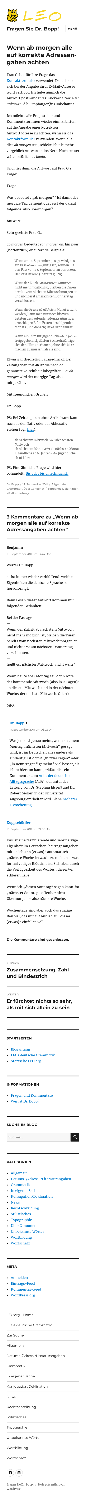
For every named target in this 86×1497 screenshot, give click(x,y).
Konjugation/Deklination (32, 1196)
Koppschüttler (19, 823)
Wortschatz (20, 1243)
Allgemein (59, 484)
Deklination (70, 488)
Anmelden (19, 1278)
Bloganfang (20, 1049)
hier (30, 429)
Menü (72, 28)
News (15, 1202)
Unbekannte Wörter (27, 1231)
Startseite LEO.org (26, 1061)
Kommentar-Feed (26, 1289)
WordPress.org (23, 1295)
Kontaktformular (21, 80)
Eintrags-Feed (23, 1283)
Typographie (21, 1220)
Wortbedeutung (18, 493)
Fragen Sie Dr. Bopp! (33, 29)
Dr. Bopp (13, 484)
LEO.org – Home (20, 1315)
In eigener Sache (24, 1190)
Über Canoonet (34, 488)
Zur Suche (15, 1335)
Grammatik (14, 488)
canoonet (54, 488)
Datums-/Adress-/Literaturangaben (41, 1179)
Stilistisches (21, 1214)
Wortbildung (21, 1237)
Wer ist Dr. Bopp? (25, 1101)
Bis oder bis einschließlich (47, 473)
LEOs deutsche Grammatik (33, 1055)
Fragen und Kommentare (32, 1095)
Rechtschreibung (25, 1208)
